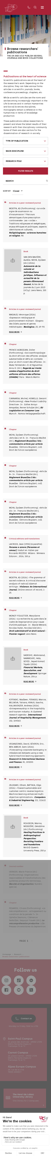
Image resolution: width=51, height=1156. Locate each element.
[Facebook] (6, 990)
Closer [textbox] (16, 191)
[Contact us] (28, 7)
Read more (14, 332)
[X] (31, 990)
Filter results (25, 171)
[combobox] (25, 141)
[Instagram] (6, 980)
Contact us (26, 1018)
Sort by (7, 191)
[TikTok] (19, 980)
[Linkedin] (31, 980)
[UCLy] (11, 7)
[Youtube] (19, 990)
